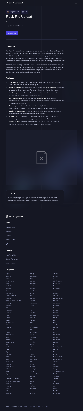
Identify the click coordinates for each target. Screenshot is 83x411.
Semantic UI (10, 366)
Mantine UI (33, 332)
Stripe (32, 371)
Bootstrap (56, 283)
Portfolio (9, 354)
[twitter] (23, 244)
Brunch (32, 286)
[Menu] (76, 3)
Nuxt (54, 344)
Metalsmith (56, 335)
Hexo (31, 322)
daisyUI (55, 295)
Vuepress (56, 383)
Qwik (7, 356)
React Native (57, 359)
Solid (7, 369)
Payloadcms (9, 352)
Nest (31, 339)
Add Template (10, 227)
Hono (54, 322)
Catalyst (32, 288)
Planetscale (57, 352)
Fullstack (33, 315)
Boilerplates (34, 283)
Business (9, 288)
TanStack (56, 376)
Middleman (33, 337)
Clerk (7, 291)
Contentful (9, 293)
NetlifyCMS (56, 339)
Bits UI (32, 281)
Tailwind (32, 376)
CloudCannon (33, 291)
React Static (10, 361)
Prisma (32, 354)
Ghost (55, 317)
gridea (8, 320)
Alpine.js (9, 273)
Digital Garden (58, 298)
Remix (31, 361)
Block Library (58, 281)
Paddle (8, 347)
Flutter (8, 313)
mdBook (32, 335)
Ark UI (55, 276)
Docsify (8, 303)
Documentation (34, 303)
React (7, 359)
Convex (32, 293)
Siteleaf (56, 366)
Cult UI (32, 295)
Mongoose (32, 393)
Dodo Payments (58, 347)
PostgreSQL (33, 388)
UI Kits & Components (13, 381)
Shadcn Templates (12, 259)
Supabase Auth (34, 374)
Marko (55, 332)
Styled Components (59, 371)
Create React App (11, 295)
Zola (54, 386)
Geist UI (32, 317)
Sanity (32, 364)
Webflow (32, 386)
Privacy (25, 406)
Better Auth (10, 281)
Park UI (55, 349)
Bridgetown (9, 286)
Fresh (7, 315)
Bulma (55, 286)
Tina (31, 378)
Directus (32, 300)
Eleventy (56, 305)
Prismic (55, 354)
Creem (7, 349)
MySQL (55, 388)
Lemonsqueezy (10, 330)
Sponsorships (10, 239)
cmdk (54, 291)
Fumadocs (56, 315)
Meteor (8, 337)
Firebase (9, 310)
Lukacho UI (9, 332)
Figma (55, 308)
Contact (8, 235)
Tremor (55, 378)
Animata (8, 276)
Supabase (9, 374)
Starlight (33, 369)
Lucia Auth (56, 330)
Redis (7, 388)
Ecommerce (9, 305)
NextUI (8, 344)
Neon (31, 391)
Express (32, 308)
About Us (9, 231)
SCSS (54, 364)
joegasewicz (14, 12)
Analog (32, 273)
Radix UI (32, 356)
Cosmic (55, 293)
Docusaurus (56, 303)
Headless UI (10, 322)
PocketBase (56, 393)
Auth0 (31, 278)
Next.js (32, 342)
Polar (31, 347)
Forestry (32, 313)
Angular (55, 273)
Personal (32, 352)
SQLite (8, 391)
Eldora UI (33, 305)
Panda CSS (33, 349)
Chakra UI (56, 288)
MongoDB (8, 339)
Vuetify (8, 386)
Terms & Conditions (34, 406)
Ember (7, 308)
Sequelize (9, 393)
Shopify (32, 366)
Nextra (55, 342)
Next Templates (11, 255)
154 (26, 12)
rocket (55, 361)
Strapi (8, 371)
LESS (31, 330)
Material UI (10, 335)
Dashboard (9, 298)
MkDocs (55, 337)
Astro (7, 278)
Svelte (55, 374)
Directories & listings (13, 300)
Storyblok (56, 369)
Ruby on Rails (58, 356)
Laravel (55, 327)
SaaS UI (8, 364)
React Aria (33, 359)
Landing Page (34, 327)
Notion (32, 344)
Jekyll (55, 325)
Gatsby (8, 317)
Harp (54, 320)
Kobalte (8, 327)
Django (55, 300)
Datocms (32, 298)
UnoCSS (32, 381)
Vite (54, 381)
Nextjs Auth (10, 342)
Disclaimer (45, 406)
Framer (55, 313)
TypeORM (55, 391)
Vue (31, 383)
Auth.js (55, 278)
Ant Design (33, 276)
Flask (31, 310)
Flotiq (55, 310)
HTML (7, 325)
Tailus (8, 376)
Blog (7, 283)
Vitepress (9, 383)
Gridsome (32, 320)
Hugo (31, 325)
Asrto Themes (10, 263)
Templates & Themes (12, 378)
